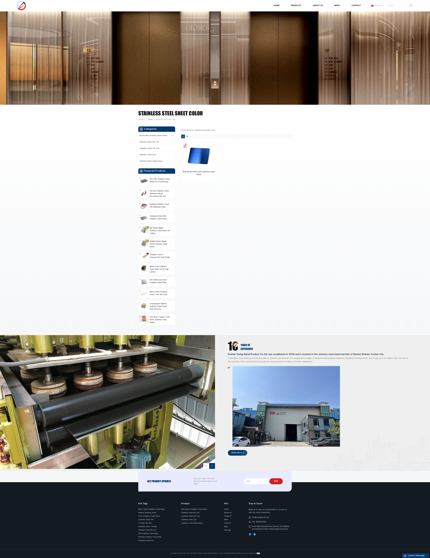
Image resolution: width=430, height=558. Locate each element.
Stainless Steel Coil (148, 155)
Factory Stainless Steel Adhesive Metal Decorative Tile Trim (159, 193)
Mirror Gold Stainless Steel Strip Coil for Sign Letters (159, 269)
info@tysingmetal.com (260, 517)
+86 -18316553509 (259, 522)
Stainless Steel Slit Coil (149, 142)
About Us (318, 5)
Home (277, 5)
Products (296, 5)
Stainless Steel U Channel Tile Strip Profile (160, 256)
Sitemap (227, 530)
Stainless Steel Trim (145, 519)
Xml (188, 553)
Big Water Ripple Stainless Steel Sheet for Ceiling (160, 230)
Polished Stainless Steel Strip (149, 537)
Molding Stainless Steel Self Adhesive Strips (159, 205)
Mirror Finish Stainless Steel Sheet (151, 509)
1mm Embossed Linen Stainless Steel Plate (158, 281)
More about (236, 453)
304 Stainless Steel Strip (148, 533)
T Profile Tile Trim (145, 523)
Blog (226, 526)
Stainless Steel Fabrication (151, 161)
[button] (212, 466)
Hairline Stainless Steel (147, 513)
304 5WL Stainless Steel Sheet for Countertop (160, 180)
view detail (198, 178)
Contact (356, 5)
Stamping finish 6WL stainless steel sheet (158, 217)
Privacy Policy (182, 553)
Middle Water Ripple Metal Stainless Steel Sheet (158, 244)
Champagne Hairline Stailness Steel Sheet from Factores (158, 306)
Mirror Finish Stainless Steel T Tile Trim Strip (158, 293)
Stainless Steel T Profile (147, 526)
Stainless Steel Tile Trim (150, 148)
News (337, 5)
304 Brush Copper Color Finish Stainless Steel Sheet (160, 319)
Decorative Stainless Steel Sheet (153, 136)
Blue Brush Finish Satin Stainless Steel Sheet (199, 173)
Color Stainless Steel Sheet (149, 516)
